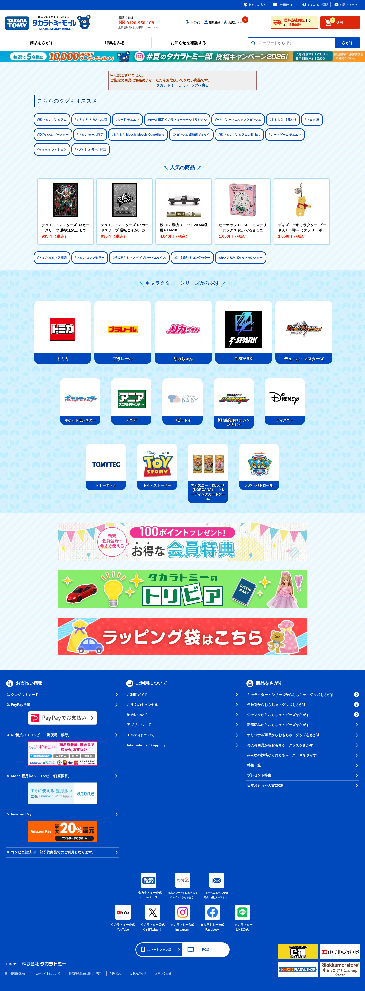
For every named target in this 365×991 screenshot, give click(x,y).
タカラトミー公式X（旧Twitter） (153, 927)
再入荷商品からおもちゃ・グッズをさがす (280, 745)
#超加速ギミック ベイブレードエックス (139, 257)
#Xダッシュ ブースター (53, 134)
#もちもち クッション (52, 149)
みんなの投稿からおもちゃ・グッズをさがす (282, 755)
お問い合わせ (348, 5)
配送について (137, 715)
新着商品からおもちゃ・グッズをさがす (278, 725)
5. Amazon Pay (19, 814)
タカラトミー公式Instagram (182, 927)
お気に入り (235, 22)
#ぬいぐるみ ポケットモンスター (241, 257)
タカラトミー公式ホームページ (148, 895)
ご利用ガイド (287, 5)
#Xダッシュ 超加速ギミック (191, 134)
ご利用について (151, 683)
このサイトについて (48, 973)
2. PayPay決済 (18, 705)
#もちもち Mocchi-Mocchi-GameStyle (138, 134)
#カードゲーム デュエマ (285, 134)
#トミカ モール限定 (90, 134)
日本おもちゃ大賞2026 (265, 785)
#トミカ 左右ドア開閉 (52, 257)
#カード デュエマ (127, 119)
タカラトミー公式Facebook (212, 927)
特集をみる (115, 43)
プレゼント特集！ (261, 775)
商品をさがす (42, 43)
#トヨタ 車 (312, 119)
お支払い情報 (29, 683)
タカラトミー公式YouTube (123, 927)
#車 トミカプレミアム (52, 119)
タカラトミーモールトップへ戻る (182, 85)
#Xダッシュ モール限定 (90, 149)
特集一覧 (254, 765)
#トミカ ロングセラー (89, 257)
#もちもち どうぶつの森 (91, 119)
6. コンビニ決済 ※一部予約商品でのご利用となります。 (51, 852)
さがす (348, 43)
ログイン (196, 22)
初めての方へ (257, 5)
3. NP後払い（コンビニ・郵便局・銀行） (39, 735)
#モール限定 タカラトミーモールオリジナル (177, 119)
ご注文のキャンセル (142, 705)
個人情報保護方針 (16, 973)
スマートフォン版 (159, 949)
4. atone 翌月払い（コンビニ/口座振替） (39, 776)
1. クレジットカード (23, 695)
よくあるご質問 (317, 5)
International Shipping (146, 745)
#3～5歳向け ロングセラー (192, 257)
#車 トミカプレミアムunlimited (239, 134)
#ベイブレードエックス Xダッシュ (238, 119)
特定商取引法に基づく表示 (85, 973)
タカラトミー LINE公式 (243, 927)
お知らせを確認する (188, 43)
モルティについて (141, 735)
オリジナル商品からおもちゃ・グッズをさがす (283, 735)
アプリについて (139, 725)
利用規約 (115, 973)
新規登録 (214, 22)
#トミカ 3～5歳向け (283, 119)
